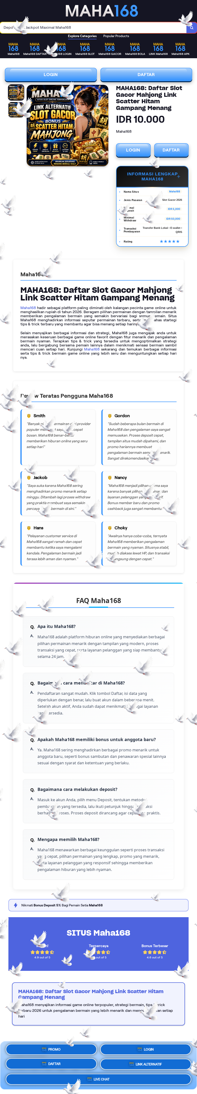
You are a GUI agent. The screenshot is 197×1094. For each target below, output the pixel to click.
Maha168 (28, 308)
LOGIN (51, 74)
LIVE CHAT (102, 1079)
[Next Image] (104, 126)
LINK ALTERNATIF (149, 1065)
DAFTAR (146, 74)
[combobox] (93, 27)
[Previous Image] (30, 126)
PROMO (54, 1050)
